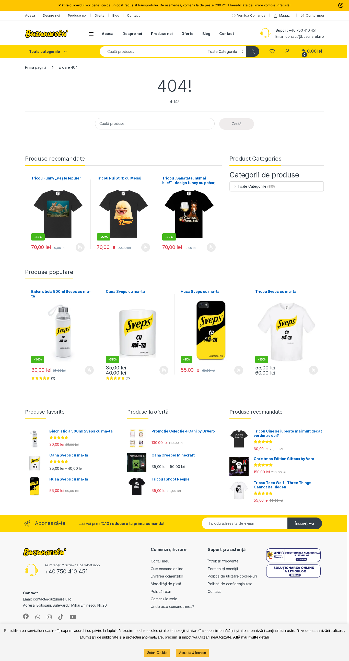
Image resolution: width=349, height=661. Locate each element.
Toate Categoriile (252, 186)
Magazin (286, 15)
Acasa (30, 15)
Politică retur (161, 591)
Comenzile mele (164, 599)
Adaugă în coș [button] (87, 370)
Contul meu (315, 15)
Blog (115, 15)
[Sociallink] (26, 616)
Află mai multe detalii (251, 637)
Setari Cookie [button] (157, 653)
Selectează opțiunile (75, 247)
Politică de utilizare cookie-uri (232, 576)
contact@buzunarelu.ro (304, 36)
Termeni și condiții (223, 569)
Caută (236, 124)
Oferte (99, 15)
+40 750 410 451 (302, 30)
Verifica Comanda (251, 15)
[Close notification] (341, 5)
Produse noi (77, 15)
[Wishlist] (272, 51)
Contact (133, 15)
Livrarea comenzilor (167, 576)
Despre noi (51, 15)
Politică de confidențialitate (230, 584)
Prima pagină (35, 67)
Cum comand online (167, 569)
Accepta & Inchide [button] (192, 653)
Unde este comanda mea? (172, 606)
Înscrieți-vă (304, 523)
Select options (144, 247)
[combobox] (152, 51)
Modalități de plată (166, 584)
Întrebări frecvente (223, 561)
